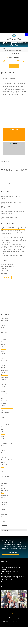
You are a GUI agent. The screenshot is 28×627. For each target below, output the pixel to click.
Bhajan (3, 334)
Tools (2, 507)
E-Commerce (4, 382)
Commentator (4, 360)
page (2, 466)
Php (2, 471)
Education (3, 384)
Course (3, 365)
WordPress (3, 518)
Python (3, 478)
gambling (3, 403)
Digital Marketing (5, 377)
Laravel (3, 433)
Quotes (3, 481)
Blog (8, 48)
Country (3, 363)
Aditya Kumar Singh (10, 552)
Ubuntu (3, 511)
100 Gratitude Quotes (6, 233)
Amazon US (4, 323)
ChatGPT (3, 346)
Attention (3, 330)
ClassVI (3, 356)
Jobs (2, 429)
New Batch (3, 450)
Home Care (4, 415)
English (3, 386)
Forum (2, 398)
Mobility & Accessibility (6, 443)
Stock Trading (4, 495)
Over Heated (4, 464)
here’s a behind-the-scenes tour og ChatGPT (11, 249)
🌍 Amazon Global (14, 143)
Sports (2, 492)
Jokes (2, 431)
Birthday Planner (5, 339)
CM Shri (3, 358)
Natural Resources (5, 448)
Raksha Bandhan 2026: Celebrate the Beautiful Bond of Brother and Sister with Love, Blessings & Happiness (13, 197)
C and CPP (4, 344)
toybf (2, 255)
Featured (14, 66)
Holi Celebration (5, 412)
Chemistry (3, 348)
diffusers (3, 372)
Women (3, 516)
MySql (2, 445)
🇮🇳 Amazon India (14, 129)
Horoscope (3, 417)
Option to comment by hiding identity (13, 255)
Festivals (3, 391)
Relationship (4, 483)
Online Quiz (4, 455)
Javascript (3, 426)
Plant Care (3, 474)
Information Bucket (5, 422)
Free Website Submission (7, 400)
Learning (3, 436)
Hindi (2, 410)
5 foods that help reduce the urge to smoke (11, 202)
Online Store (4, 457)
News (2, 452)
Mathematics (4, 441)
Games (3, 405)
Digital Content (4, 374)
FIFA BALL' (4, 393)
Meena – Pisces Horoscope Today (9, 217)
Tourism (3, 509)
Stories (3, 497)
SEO (2, 485)
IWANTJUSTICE (5, 424)
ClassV (3, 353)
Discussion (3, 379)
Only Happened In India (6, 459)
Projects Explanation (6, 476)
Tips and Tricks (4, 504)
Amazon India (4, 320)
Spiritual (3, 488)
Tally (2, 500)
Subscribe (7, 277)
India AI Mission (5, 419)
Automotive (4, 332)
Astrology (3, 327)
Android (3, 325)
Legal (2, 438)
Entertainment (4, 389)
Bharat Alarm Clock (5, 206)
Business (3, 341)
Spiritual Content (5, 490)
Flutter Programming (6, 396)
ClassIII (3, 351)
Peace (2, 469)
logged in (10, 183)
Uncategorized (4, 514)
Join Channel (9, 61)
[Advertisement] (14, 19)
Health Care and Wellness (7, 407)
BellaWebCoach (5, 251)
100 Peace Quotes (5, 242)
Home (3, 48)
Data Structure (4, 370)
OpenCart (3, 462)
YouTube (3, 521)
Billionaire (3, 337)
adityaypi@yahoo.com (15, 57)
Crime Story (4, 367)
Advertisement (4, 318)
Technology (12, 78)
